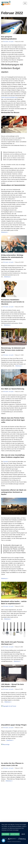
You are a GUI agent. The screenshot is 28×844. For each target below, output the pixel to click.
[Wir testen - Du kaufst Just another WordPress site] (5, 3)
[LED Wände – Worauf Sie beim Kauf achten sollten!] (14, 673)
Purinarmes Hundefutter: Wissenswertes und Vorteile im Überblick (12, 302)
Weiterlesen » (4, 232)
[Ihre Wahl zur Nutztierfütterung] (14, 377)
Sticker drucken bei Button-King (9, 97)
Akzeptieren (15, 834)
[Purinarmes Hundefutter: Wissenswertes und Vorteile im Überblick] (14, 288)
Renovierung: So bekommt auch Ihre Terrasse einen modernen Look (13, 350)
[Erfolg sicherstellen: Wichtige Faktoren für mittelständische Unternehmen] (14, 244)
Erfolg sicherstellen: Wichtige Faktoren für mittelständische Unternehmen (12, 257)
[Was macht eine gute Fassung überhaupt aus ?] (14, 630)
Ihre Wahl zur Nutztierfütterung (12, 389)
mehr (23, 834)
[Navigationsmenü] (25, 3)
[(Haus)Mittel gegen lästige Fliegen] (14, 713)
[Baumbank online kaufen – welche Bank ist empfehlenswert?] (14, 590)
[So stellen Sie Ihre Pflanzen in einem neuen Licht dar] (14, 752)
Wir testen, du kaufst (8, 41)
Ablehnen (5, 834)
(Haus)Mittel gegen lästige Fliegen (14, 725)
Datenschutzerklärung (16, 841)
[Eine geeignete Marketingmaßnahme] (14, 25)
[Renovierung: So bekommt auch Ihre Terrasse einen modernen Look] (14, 336)
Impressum (9, 841)
